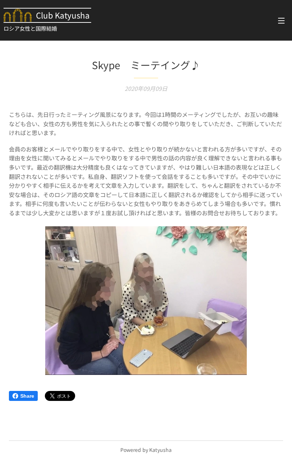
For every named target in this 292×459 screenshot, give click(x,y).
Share (27, 396)
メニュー (281, 20)
